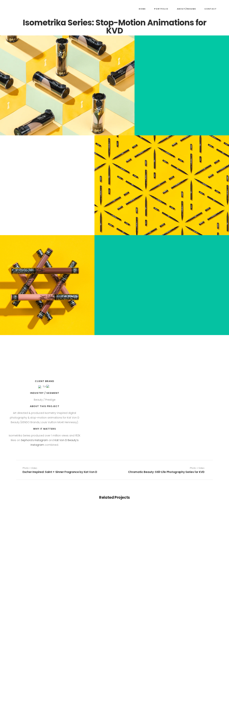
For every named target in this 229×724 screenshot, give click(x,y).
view (39, 532)
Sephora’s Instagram (34, 440)
